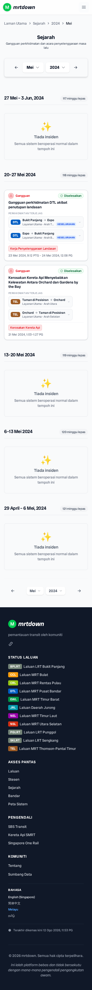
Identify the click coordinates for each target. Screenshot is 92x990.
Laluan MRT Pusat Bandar (35, 691)
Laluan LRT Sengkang (34, 740)
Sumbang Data (20, 874)
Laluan (13, 771)
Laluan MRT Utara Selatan (36, 724)
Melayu (13, 909)
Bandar (14, 795)
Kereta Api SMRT (21, 834)
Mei (30, 67)
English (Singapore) (21, 897)
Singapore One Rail (23, 843)
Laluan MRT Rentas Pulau (35, 683)
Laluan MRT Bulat (29, 674)
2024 (55, 23)
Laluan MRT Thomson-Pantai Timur (43, 748)
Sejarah (39, 23)
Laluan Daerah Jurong (32, 707)
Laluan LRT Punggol (33, 732)
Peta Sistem (18, 804)
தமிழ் (11, 916)
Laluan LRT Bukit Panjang (37, 666)
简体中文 (14, 903)
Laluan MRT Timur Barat (34, 699)
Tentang (14, 865)
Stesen (13, 779)
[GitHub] (10, 643)
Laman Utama (15, 23)
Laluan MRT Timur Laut (33, 715)
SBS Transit (17, 826)
